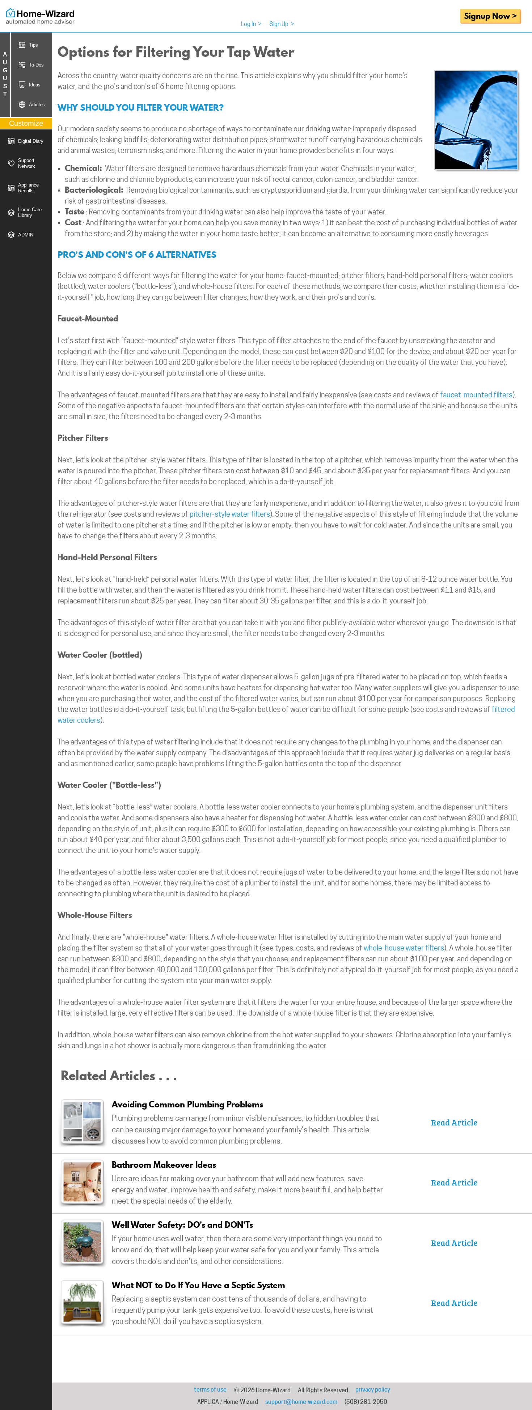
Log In (251, 24)
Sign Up (282, 24)
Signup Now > (490, 15)
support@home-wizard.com (301, 1401)
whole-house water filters (404, 948)
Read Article (454, 1122)
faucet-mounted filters (476, 394)
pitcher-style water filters (230, 514)
